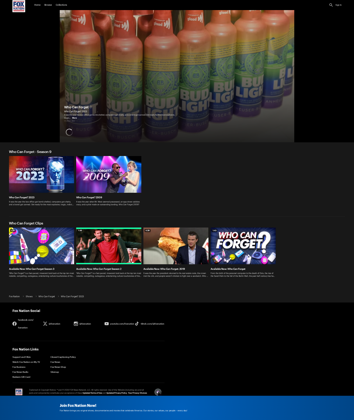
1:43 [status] (214, 230)
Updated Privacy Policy (116, 393)
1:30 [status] (13, 230)
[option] (42, 182)
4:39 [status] (147, 230)
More (74, 118)
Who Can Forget (76, 107)
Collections (61, 5)
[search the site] (331, 5)
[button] (331, 5)
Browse (48, 5)
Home (37, 5)
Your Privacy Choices (137, 393)
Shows (29, 296)
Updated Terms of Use (92, 393)
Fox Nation (14, 296)
